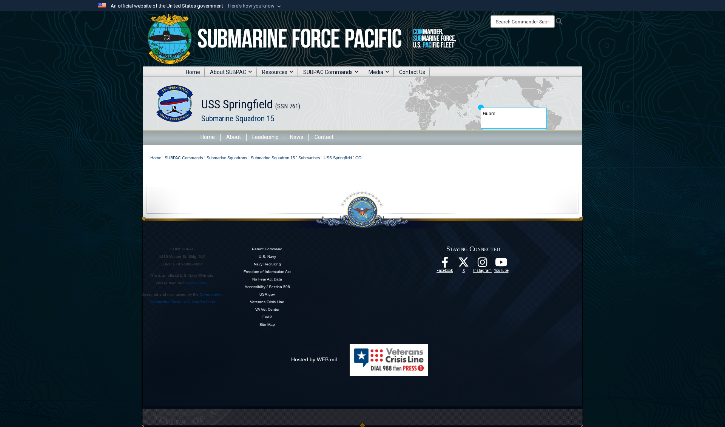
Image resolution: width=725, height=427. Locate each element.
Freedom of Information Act (267, 272)
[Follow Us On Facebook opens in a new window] (444, 264)
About (233, 137)
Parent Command (267, 249)
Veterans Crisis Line (267, 302)
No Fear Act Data (267, 279)
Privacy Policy (196, 283)
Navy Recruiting (267, 264)
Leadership (265, 137)
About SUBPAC (228, 72)
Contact (324, 137)
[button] (255, 6)
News (296, 137)
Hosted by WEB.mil (314, 359)
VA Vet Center (267, 309)
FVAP (267, 317)
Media (376, 72)
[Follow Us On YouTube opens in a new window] (501, 264)
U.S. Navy (267, 256)
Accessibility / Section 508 (267, 287)
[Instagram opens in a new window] (482, 264)
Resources (274, 72)
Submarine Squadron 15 (237, 118)
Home (193, 72)
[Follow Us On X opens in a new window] (463, 264)
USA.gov (267, 294)
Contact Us (412, 72)
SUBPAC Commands (328, 72)
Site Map (267, 324)
